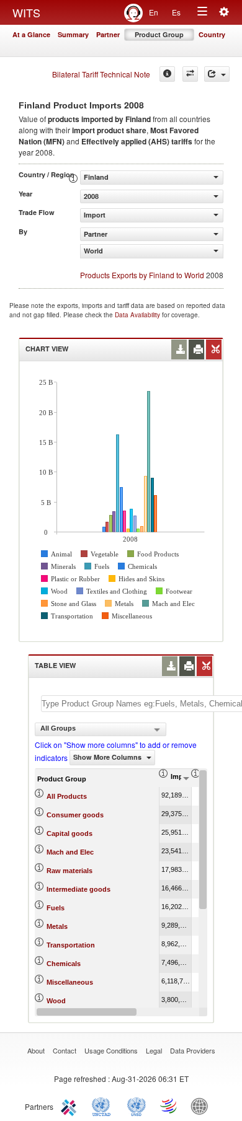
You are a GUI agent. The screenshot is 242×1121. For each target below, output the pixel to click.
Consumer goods (75, 815)
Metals (57, 926)
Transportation (71, 945)
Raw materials (69, 870)
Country (212, 34)
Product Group (159, 34)
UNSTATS (136, 1105)
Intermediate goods (78, 889)
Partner (108, 34)
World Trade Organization (169, 1105)
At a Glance (31, 34)
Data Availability (138, 314)
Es (176, 12)
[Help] (167, 74)
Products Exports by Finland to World (142, 275)
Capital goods (69, 833)
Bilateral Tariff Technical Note (101, 74)
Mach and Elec (70, 852)
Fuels (56, 908)
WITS (26, 12)
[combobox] (100, 729)
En (153, 12)
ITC (70, 1105)
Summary (73, 34)
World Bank (202, 1105)
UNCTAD (103, 1105)
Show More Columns (108, 757)
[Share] (217, 74)
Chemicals (64, 963)
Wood (56, 1001)
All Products (67, 796)
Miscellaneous (70, 982)
